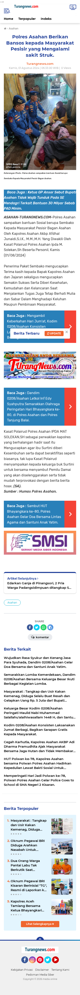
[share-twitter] (37, 627)
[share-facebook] (30, 627)
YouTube (58, 965)
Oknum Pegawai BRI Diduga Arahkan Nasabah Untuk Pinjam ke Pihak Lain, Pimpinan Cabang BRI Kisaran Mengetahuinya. (29, 845)
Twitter (49, 965)
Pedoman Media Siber (40, 974)
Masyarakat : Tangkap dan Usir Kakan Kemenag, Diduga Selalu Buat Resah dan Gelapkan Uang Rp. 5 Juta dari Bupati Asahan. (29, 825)
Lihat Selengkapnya (39, 923)
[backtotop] (40, 940)
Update (55, 333)
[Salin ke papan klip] (50, 627)
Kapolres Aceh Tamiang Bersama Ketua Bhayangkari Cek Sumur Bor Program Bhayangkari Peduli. (29, 905)
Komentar (42, 637)
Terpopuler (27, 19)
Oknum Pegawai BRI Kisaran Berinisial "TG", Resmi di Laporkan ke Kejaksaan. (29, 885)
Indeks (46, 19)
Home (8, 19)
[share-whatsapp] (44, 627)
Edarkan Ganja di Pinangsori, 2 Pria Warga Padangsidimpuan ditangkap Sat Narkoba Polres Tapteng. (39, 585)
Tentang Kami (60, 969)
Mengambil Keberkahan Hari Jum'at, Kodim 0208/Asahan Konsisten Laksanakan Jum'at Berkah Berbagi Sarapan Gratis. (32, 326)
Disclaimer (42, 969)
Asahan (12, 602)
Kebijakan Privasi (22, 969)
